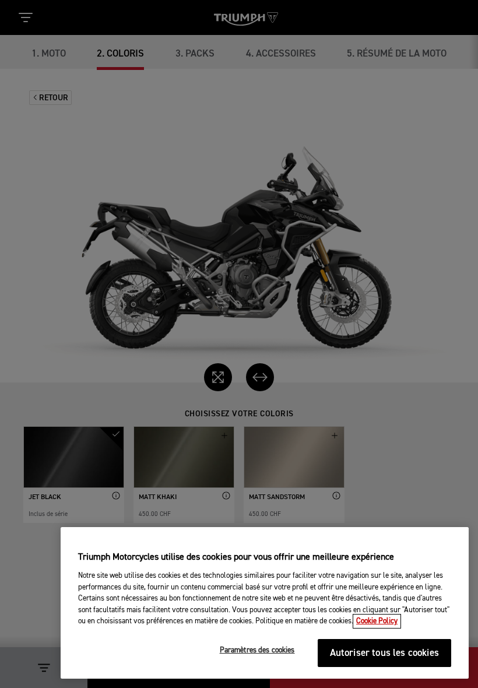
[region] (265, 603)
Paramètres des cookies (257, 650)
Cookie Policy (377, 621)
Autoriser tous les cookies (384, 653)
